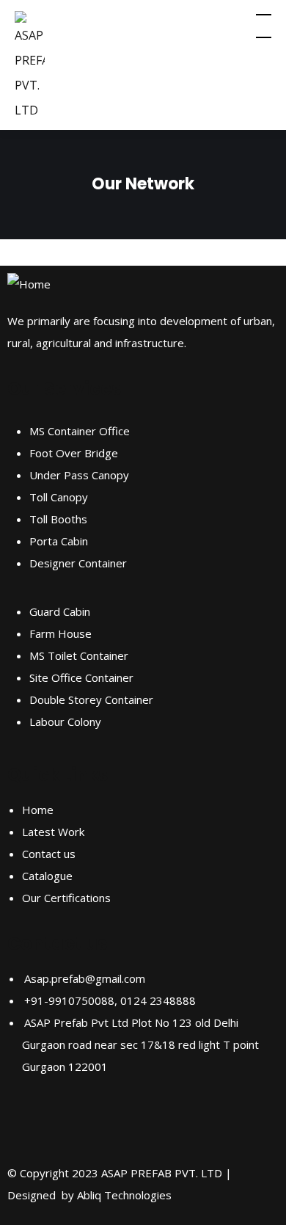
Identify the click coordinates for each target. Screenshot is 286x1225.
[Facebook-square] (25, 1122)
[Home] (29, 284)
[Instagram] (65, 1122)
